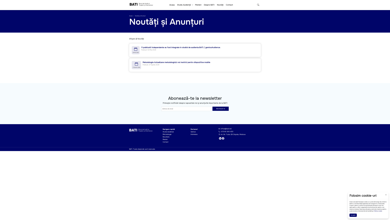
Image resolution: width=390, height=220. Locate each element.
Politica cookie (378, 211)
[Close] (386, 195)
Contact (229, 5)
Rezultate (166, 137)
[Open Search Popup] (258, 5)
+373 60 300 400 (227, 132)
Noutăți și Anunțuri (140, 16)
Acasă (131, 16)
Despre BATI (209, 5)
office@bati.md (226, 129)
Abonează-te (220, 109)
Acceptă (353, 215)
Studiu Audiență (168, 132)
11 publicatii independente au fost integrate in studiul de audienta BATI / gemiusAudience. (180, 47)
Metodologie (167, 134)
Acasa (172, 5)
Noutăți (220, 5)
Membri (198, 5)
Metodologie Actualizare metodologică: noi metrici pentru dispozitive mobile (176, 62)
